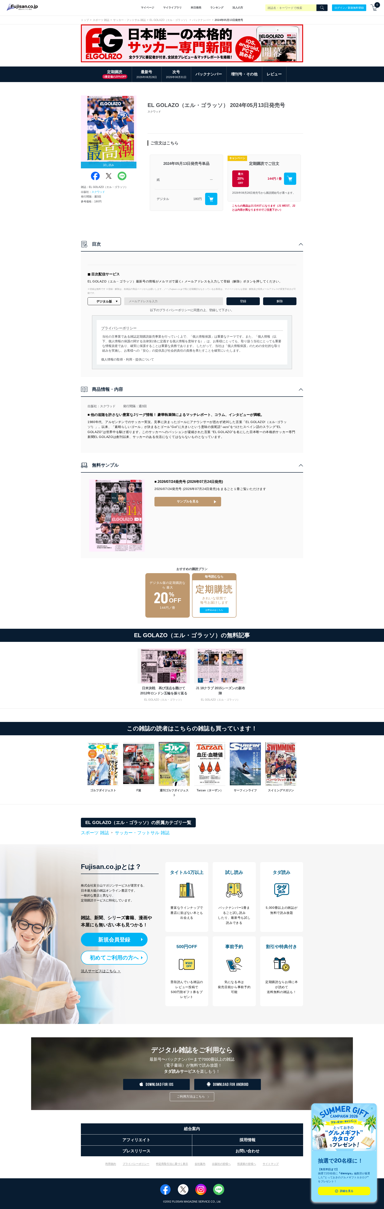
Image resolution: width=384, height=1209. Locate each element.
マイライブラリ (172, 7)
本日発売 (196, 7)
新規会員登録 (114, 940)
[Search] (322, 7)
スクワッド (98, 191)
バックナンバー (201, 20)
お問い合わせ (248, 1151)
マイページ (147, 7)
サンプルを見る (188, 501)
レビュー (274, 74)
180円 (197, 199)
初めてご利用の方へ (114, 958)
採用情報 (248, 1140)
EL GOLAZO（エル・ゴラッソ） (169, 20)
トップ (85, 20)
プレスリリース (136, 1151)
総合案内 (192, 1128)
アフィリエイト (136, 1140)
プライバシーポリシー (136, 1163)
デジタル (163, 199)
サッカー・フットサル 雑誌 (129, 20)
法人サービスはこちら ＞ (101, 971)
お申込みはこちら (214, 610)
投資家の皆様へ (246, 1163)
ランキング (217, 7)
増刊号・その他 (244, 74)
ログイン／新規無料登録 (349, 7)
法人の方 (237, 7)
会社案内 (200, 1163)
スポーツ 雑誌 (101, 20)
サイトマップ (271, 1163)
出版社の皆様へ (221, 1163)
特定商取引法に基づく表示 (172, 1163)
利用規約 (110, 1163)
